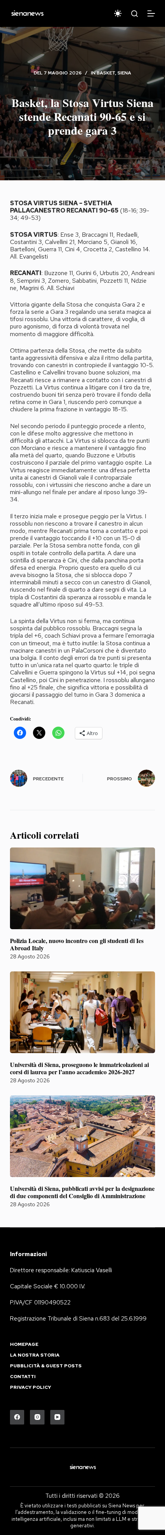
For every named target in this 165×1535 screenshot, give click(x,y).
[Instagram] (37, 1417)
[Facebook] (17, 1417)
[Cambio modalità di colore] (118, 13)
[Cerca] (134, 13)
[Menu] (151, 13)
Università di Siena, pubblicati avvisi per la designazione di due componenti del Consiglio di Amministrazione (82, 1192)
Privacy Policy (30, 1387)
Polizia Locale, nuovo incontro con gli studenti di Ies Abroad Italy (77, 944)
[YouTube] (57, 1417)
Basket (106, 73)
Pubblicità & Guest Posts (46, 1366)
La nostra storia (34, 1355)
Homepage (24, 1344)
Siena (124, 73)
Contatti (23, 1377)
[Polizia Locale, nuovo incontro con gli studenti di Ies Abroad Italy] (82, 888)
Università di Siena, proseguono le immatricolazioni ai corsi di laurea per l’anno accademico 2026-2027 (79, 1068)
